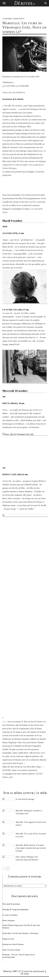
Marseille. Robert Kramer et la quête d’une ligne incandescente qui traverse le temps (30, 848)
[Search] (45, 3)
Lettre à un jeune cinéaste (11, 950)
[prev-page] (3, 868)
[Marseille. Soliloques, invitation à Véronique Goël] (8, 813)
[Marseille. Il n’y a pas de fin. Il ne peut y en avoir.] (8, 836)
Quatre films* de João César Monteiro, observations (20, 933)
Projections (18, 19)
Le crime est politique (9, 915)
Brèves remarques (8, 921)
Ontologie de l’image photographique (15, 910)
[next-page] (7, 868)
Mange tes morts (8, 939)
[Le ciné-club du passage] (8, 802)
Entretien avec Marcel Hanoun (13, 944)
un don (24, 973)
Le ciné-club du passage (24, 799)
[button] (4, 3)
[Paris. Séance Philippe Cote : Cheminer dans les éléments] (8, 859)
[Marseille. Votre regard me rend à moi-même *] (8, 825)
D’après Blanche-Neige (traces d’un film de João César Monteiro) (21, 926)
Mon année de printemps (11, 904)
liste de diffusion (33, 971)
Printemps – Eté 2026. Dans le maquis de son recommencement (18, 956)
